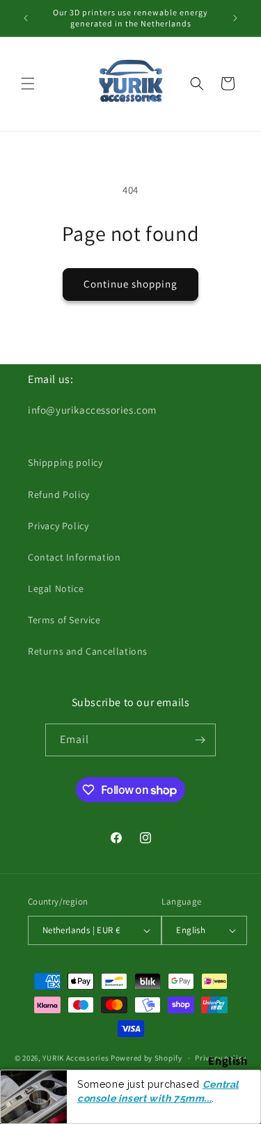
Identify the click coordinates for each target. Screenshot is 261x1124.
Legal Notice (56, 588)
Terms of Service (64, 620)
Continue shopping (130, 283)
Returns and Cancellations (88, 651)
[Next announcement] (235, 18)
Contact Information (74, 557)
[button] (28, 83)
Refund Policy (59, 494)
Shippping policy (65, 462)
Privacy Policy (58, 526)
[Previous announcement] (25, 18)
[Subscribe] (199, 740)
